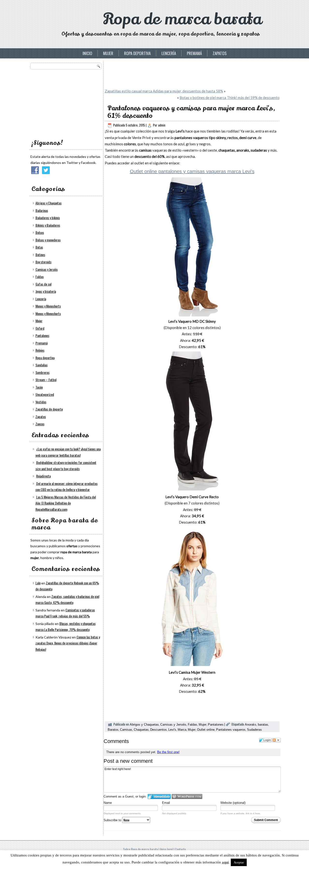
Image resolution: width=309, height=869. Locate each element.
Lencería (169, 53)
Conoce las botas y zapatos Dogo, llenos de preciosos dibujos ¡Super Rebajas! (67, 643)
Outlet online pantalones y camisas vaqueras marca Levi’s (192, 171)
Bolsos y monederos (48, 239)
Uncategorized (44, 394)
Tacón (39, 387)
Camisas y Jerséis (46, 269)
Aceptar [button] (239, 862)
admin (161, 125)
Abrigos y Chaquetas (48, 202)
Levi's (172, 729)
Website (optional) (233, 803)
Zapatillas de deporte (49, 409)
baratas (263, 724)
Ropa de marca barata (182, 19)
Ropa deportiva (137, 53)
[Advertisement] (66, 103)
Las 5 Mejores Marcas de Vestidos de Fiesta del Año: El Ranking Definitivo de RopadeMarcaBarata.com (65, 503)
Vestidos (40, 401)
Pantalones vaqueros (231, 729)
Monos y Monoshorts (48, 305)
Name (108, 803)
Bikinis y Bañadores (47, 225)
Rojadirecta (43, 475)
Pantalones (42, 335)
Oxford (39, 328)
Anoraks (250, 724)
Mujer (108, 53)
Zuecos (39, 423)
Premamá (194, 53)
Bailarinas (41, 210)
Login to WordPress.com (187, 796)
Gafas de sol (43, 284)
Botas (39, 247)
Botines (40, 254)
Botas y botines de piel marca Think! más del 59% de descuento (230, 97)
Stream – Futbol (45, 379)
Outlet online (206, 729)
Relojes (39, 350)
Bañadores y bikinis (47, 217)
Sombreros (42, 372)
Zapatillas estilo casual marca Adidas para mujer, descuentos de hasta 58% (164, 91)
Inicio (87, 53)
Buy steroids (43, 261)
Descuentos (158, 729)
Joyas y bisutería (45, 291)
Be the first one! (168, 752)
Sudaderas (254, 729)
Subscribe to (113, 820)
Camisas (126, 729)
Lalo (38, 582)
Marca (182, 729)
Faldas (39, 276)
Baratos (113, 729)
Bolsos (39, 232)
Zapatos (220, 53)
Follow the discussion (276, 740)
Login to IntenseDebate (159, 796)
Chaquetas (141, 729)
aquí (225, 862)
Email (166, 803)
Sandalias (41, 364)
